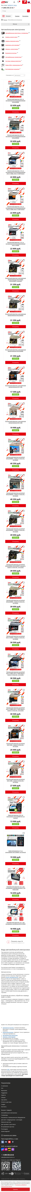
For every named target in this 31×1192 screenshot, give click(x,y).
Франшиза (4, 1090)
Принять (15, 1189)
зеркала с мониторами (9, 1037)
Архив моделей (5, 1131)
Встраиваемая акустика (7, 1126)
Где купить (4, 1100)
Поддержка (4, 1093)
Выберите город (12, 5)
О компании (4, 1086)
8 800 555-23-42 (8, 1155)
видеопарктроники (8, 1032)
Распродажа (4, 1129)
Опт (2, 1088)
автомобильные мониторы (10, 1035)
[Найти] (28, 10)
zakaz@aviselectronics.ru (8, 1157)
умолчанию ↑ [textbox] (18, 75)
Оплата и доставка (6, 1102)
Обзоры (3, 1097)
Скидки (17, 16)
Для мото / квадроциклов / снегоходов (11, 1120)
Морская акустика (6, 1122)
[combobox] (19, 75)
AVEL (8, 1069)
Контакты (25, 16)
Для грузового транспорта (8, 1124)
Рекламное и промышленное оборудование (13, 1117)
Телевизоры (4, 1115)
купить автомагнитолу (12, 977)
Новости (3, 1095)
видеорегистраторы (8, 1027)
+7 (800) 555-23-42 (7, 8)
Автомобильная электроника (9, 1113)
